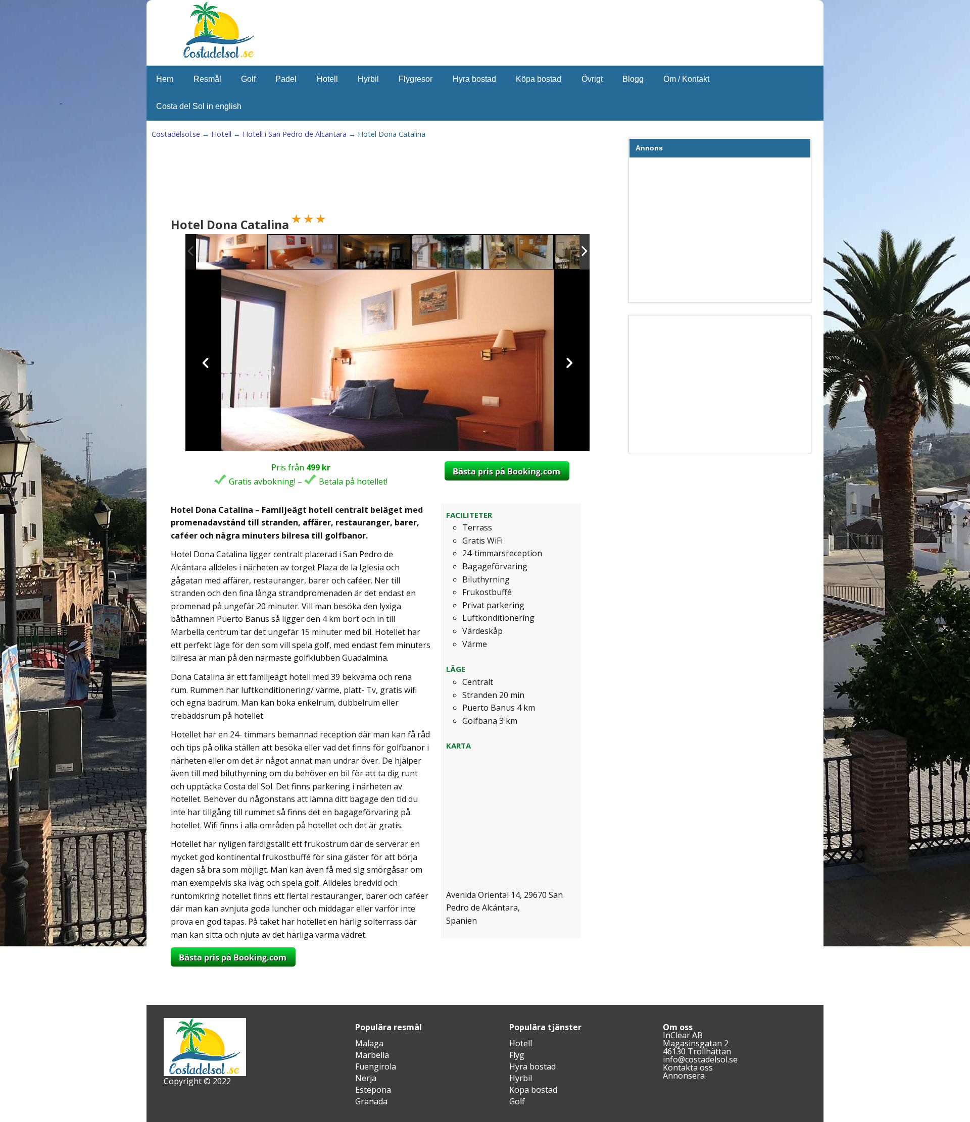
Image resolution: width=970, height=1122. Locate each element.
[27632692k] (518, 252)
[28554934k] (303, 252)
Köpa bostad (538, 79)
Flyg (516, 1054)
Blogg (633, 79)
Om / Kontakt (686, 79)
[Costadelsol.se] (218, 56)
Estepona (373, 1089)
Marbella (372, 1054)
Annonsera (684, 1075)
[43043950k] (447, 252)
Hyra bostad (474, 79)
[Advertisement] (356, 179)
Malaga (369, 1043)
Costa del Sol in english (198, 106)
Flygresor (415, 79)
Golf (248, 79)
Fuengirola (375, 1066)
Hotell (327, 79)
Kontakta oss (688, 1067)
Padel (286, 79)
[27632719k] (375, 252)
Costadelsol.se (176, 134)
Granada (371, 1101)
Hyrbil (368, 79)
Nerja (365, 1078)
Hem (164, 79)
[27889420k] (231, 252)
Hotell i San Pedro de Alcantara (295, 134)
